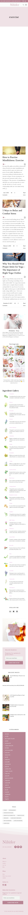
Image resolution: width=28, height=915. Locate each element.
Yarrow (11, 402)
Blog (3, 867)
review (6, 782)
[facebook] (15, 847)
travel (6, 792)
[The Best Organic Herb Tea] (14, 4)
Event (6, 752)
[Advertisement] (14, 51)
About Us (4, 861)
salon (6, 785)
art (5, 736)
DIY (6, 748)
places (6, 775)
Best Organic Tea (8, 738)
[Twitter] (18, 847)
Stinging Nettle (12, 486)
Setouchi (7, 787)
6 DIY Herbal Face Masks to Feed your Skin (17, 696)
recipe (6, 780)
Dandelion (11, 452)
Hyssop (11, 419)
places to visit (8, 778)
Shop (3, 874)
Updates (4, 877)
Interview (7, 764)
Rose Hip (11, 545)
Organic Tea (7, 771)
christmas (7, 743)
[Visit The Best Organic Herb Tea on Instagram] (17, 611)
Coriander (11, 393)
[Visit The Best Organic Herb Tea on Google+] (10, 611)
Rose (10, 596)
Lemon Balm (12, 537)
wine (6, 796)
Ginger (10, 503)
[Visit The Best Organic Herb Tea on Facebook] (13, 611)
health (6, 759)
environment (8, 750)
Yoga (6, 799)
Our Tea (4, 865)
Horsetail (11, 410)
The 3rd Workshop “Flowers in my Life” (17, 676)
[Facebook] (13, 913)
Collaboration (8, 745)
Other (6, 773)
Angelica (11, 511)
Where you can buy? (7, 876)
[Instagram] (21, 847)
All (11, 192)
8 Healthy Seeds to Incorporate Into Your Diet (17, 705)
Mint (10, 553)
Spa (6, 789)
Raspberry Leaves (13, 495)
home (6, 761)
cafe (6, 741)
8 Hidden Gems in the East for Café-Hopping (18, 715)
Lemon (10, 562)
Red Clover (11, 478)
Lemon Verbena (12, 427)
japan (6, 766)
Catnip (10, 461)
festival (6, 754)
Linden (10, 444)
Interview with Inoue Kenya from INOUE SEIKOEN (13, 685)
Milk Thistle (11, 520)
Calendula (11, 436)
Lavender (11, 570)
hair (6, 757)
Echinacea (11, 528)
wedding (7, 794)
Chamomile (11, 579)
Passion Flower (12, 469)
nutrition (7, 768)
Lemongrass (12, 587)
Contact (4, 863)
